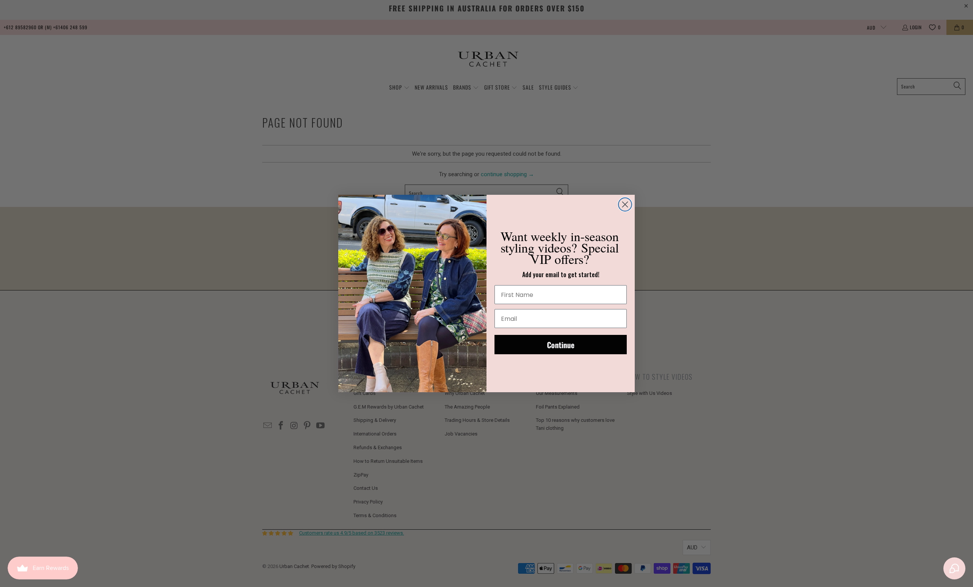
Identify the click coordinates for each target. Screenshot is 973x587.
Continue (560, 344)
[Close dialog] (625, 204)
